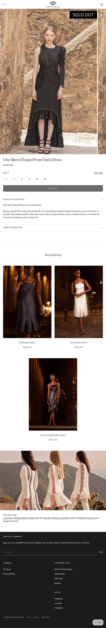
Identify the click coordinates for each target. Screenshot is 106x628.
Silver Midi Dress (78, 343)
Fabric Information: (12, 227)
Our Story (7, 569)
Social (58, 592)
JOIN (101, 552)
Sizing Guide (60, 574)
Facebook (59, 608)
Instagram (59, 599)
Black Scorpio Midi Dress (53, 435)
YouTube (58, 603)
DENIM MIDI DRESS (27, 343)
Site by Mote (46, 617)
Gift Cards (59, 578)
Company (7, 563)
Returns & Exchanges (63, 569)
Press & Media (9, 574)
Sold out (53, 188)
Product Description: (14, 199)
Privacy (36, 617)
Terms (29, 617)
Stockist (58, 583)
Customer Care (62, 563)
